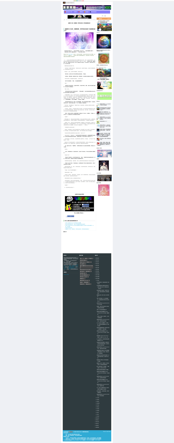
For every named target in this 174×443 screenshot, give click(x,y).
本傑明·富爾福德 (102, 79)
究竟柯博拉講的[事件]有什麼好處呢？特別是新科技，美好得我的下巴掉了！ (105, 108)
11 (97, 397)
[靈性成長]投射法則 (68, 227)
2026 (97, 258)
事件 (70, 269)
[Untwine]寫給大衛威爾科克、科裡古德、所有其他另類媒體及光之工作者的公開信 (103, 324)
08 (97, 403)
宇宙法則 (82, 271)
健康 (91, 258)
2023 (97, 263)
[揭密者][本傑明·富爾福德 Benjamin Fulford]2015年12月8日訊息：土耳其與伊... (103, 373)
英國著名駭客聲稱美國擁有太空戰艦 (102, 369)
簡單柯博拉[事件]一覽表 (103, 22)
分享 (71, 216)
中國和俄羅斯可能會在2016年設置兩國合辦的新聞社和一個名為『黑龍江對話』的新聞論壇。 (103, 352)
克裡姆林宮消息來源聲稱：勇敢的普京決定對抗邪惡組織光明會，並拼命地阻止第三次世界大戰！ (103, 344)
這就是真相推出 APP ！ (103, 121)
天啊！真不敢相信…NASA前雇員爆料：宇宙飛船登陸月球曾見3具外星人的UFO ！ (103, 300)
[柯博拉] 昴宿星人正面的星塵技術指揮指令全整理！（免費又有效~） (105, 130)
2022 (97, 265)
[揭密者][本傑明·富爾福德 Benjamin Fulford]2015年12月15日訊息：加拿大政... (103, 332)
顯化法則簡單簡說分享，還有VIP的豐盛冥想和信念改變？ (75, 224)
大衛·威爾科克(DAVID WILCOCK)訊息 (86, 266)
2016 (97, 276)
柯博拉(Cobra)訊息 (84, 276)
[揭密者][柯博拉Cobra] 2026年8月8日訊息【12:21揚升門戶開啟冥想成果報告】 (105, 118)
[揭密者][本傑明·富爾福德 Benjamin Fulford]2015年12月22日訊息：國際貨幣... (103, 313)
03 (97, 412)
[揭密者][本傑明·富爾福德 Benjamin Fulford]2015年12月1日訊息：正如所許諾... (103, 381)
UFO (67, 265)
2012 (97, 421)
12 (97, 280)
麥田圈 (70, 265)
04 (97, 410)
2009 (97, 427)
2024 (97, 261)
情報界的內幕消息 (72, 266)
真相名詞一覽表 (66, 274)
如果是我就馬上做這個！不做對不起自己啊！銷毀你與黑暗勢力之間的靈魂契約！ (103, 292)
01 (97, 416)
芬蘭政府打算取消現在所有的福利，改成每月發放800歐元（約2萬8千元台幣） (103, 356)
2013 (97, 419)
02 (97, 414)
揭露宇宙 (107, 79)
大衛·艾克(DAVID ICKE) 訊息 (85, 269)
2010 (97, 425)
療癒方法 (82, 278)
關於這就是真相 (93, 11)
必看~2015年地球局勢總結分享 (102, 309)
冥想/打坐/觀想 (83, 260)
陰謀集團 (73, 265)
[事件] (98, 22)
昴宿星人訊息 (83, 273)
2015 (97, 278)
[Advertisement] (79, 242)
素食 (81, 282)
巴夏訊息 (88, 271)
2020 (97, 269)
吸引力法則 (71, 54)
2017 (97, 274)
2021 (97, 267)
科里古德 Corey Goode (84, 280)
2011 (97, 423)
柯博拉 (99, 79)
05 (97, 408)
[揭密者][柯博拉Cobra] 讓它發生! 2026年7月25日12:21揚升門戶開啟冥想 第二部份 (105, 126)
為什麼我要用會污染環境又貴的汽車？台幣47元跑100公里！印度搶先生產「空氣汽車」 (103, 287)
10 (97, 399)
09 (97, 401)
